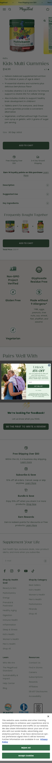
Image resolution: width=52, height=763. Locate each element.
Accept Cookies (26, 755)
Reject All (26, 747)
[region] (26, 737)
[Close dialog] (49, 365)
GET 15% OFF (38, 386)
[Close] (48, 716)
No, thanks (38, 390)
